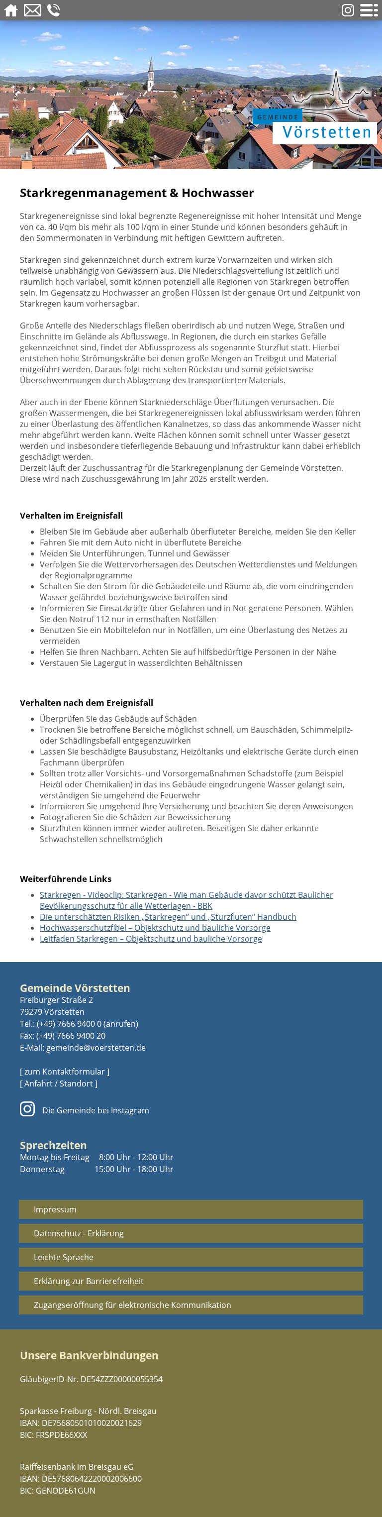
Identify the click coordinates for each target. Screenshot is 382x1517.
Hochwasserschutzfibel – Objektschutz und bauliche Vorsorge (155, 927)
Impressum (55, 1209)
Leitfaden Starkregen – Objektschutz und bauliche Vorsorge (151, 938)
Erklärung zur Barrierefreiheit (89, 1281)
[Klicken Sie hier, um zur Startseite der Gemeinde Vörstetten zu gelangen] (312, 105)
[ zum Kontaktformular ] (64, 1071)
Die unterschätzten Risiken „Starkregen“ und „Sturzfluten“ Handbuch (168, 916)
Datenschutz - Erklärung (79, 1233)
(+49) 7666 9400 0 (69, 1023)
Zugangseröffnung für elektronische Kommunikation (132, 1305)
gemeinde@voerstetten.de (96, 1047)
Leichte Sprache (64, 1257)
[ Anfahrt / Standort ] (58, 1083)
